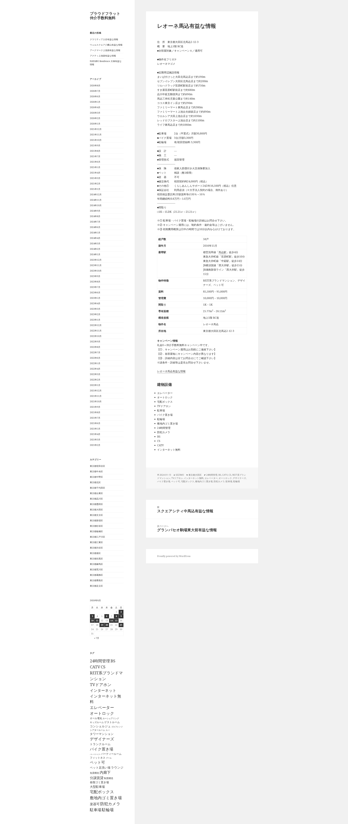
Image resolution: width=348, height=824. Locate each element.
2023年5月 (95, 297)
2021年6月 (95, 423)
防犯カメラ (110, 803)
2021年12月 (96, 390)
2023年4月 (95, 303)
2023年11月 (96, 265)
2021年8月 (95, 412)
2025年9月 (95, 145)
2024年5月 (95, 232)
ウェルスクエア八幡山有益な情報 (106, 44)
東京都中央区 (96, 471)
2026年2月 (95, 118)
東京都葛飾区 (96, 574)
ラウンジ (117, 767)
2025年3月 (95, 178)
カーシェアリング (111, 718)
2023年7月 (95, 287)
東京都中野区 (96, 476)
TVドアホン (100, 684)
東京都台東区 (96, 493)
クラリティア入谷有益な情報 (104, 39)
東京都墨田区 (96, 504)
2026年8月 (95, 85)
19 (102, 624)
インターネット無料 (193, 478)
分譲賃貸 (96, 777)
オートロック (102, 713)
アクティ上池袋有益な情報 (103, 55)
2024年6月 (95, 227)
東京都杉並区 (96, 525)
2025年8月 (95, 150)
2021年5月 (95, 428)
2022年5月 (95, 363)
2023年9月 (95, 276)
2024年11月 (96, 199)
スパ (107, 730)
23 (121, 624)
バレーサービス (95, 754)
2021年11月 (96, 396)
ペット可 (97, 762)
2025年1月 (95, 189)
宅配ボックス (102, 791)
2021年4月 (95, 434)
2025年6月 (95, 161)
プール (109, 758)
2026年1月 (95, 123)
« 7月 (96, 637)
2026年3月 (95, 112)
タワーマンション (102, 734)
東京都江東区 (96, 542)
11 (97, 620)
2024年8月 (95, 216)
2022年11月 (96, 330)
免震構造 (94, 772)
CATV (95, 667)
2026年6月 (95, 96)
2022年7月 (95, 352)
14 (111, 620)
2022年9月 (95, 341)
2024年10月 (96, 205)
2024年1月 (95, 254)
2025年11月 (96, 134)
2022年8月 (95, 346)
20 (106, 624)
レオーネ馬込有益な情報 (171, 371)
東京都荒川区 (96, 569)
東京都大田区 (96, 509)
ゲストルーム (112, 722)
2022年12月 (96, 325)
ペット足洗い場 (100, 767)
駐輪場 (108, 809)
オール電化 (96, 718)
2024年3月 (95, 243)
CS (103, 667)
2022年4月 (95, 368)
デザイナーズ (102, 739)
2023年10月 (96, 270)
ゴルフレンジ (117, 726)
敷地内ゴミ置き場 (106, 797)
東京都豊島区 (96, 580)
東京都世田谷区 (97, 465)
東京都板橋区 (96, 531)
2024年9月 (95, 210)
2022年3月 (95, 374)
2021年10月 (96, 401)
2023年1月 (95, 319)
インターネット (103, 690)
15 (116, 620)
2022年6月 (95, 357)
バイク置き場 (101, 749)
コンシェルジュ (100, 726)
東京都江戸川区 (97, 536)
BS (113, 661)
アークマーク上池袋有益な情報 (105, 50)
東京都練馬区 (96, 564)
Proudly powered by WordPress (173, 556)
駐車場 (95, 809)
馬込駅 (222, 252)
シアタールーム (97, 730)
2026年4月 (95, 107)
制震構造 (108, 778)
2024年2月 (95, 248)
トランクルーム (100, 744)
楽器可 (95, 804)
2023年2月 (95, 314)
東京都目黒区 (96, 558)
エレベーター (102, 707)
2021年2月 (95, 445)
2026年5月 (95, 101)
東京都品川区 (96, 498)
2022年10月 (96, 336)
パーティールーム (111, 754)
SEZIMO (180, 474)
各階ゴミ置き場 (99, 782)
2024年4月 (95, 238)
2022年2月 (95, 379)
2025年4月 (95, 172)
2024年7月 (95, 221)
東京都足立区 (96, 585)
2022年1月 (95, 385)
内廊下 (105, 772)
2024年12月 (96, 194)
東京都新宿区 (96, 520)
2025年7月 (95, 156)
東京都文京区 (96, 515)
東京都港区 (95, 553)
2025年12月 (96, 129)
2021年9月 (95, 406)
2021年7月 (95, 417)
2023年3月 (95, 308)
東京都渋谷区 (96, 547)
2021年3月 (95, 439)
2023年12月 (96, 259)
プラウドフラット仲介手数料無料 (105, 15)
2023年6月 (95, 292)
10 (92, 620)
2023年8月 (95, 281)
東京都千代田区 (97, 487)
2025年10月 (96, 139)
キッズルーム (97, 722)
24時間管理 (100, 660)
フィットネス (97, 757)
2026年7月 (95, 90)
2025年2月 (95, 183)
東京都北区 (95, 482)
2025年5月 (95, 167)
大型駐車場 (97, 787)
